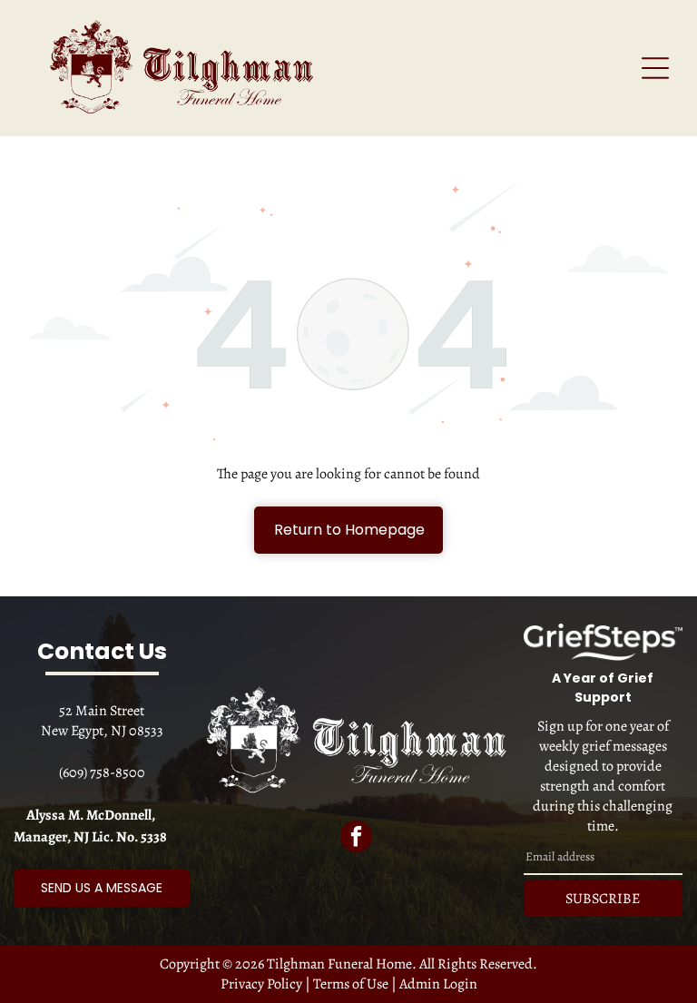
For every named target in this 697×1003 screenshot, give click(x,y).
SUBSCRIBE (602, 899)
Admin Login (438, 984)
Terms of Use (350, 984)
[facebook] (356, 839)
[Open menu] (655, 68)
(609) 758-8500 (102, 772)
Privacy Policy (261, 984)
